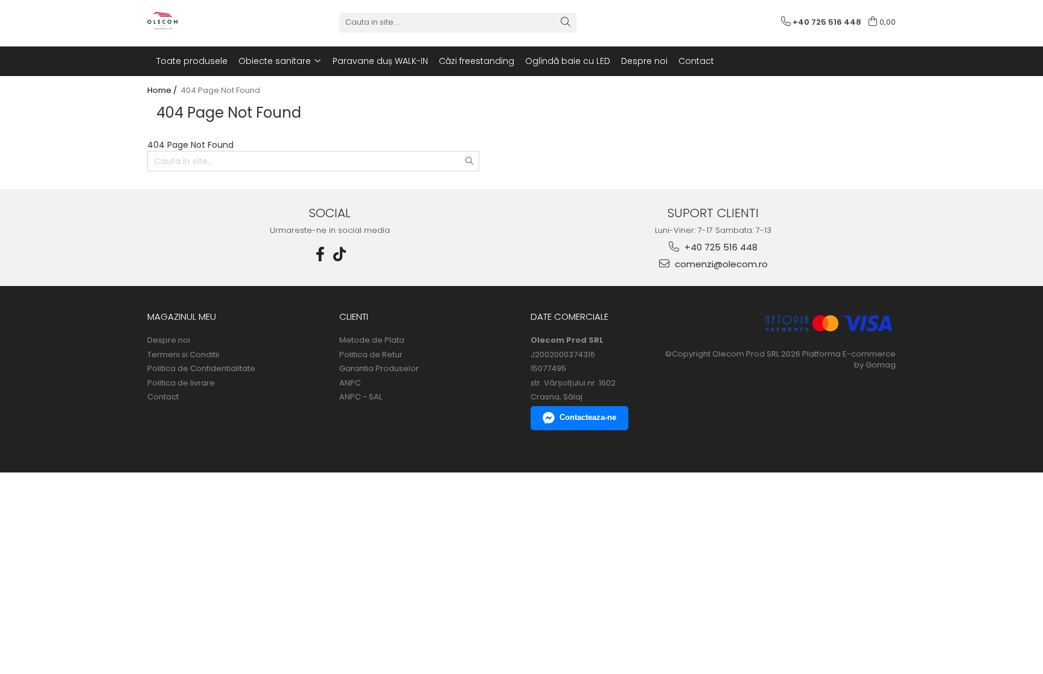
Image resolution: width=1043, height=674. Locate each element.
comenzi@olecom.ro (720, 264)
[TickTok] (340, 254)
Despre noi (168, 340)
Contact (163, 397)
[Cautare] (565, 23)
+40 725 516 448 (720, 247)
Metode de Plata (371, 340)
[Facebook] (320, 254)
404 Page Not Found (220, 90)
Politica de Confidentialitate (201, 368)
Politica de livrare (181, 383)
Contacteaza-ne (588, 417)
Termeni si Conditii (183, 354)
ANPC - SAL (360, 397)
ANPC (350, 383)
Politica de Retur (371, 354)
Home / (163, 90)
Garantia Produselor (379, 368)
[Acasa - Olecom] (207, 22)
